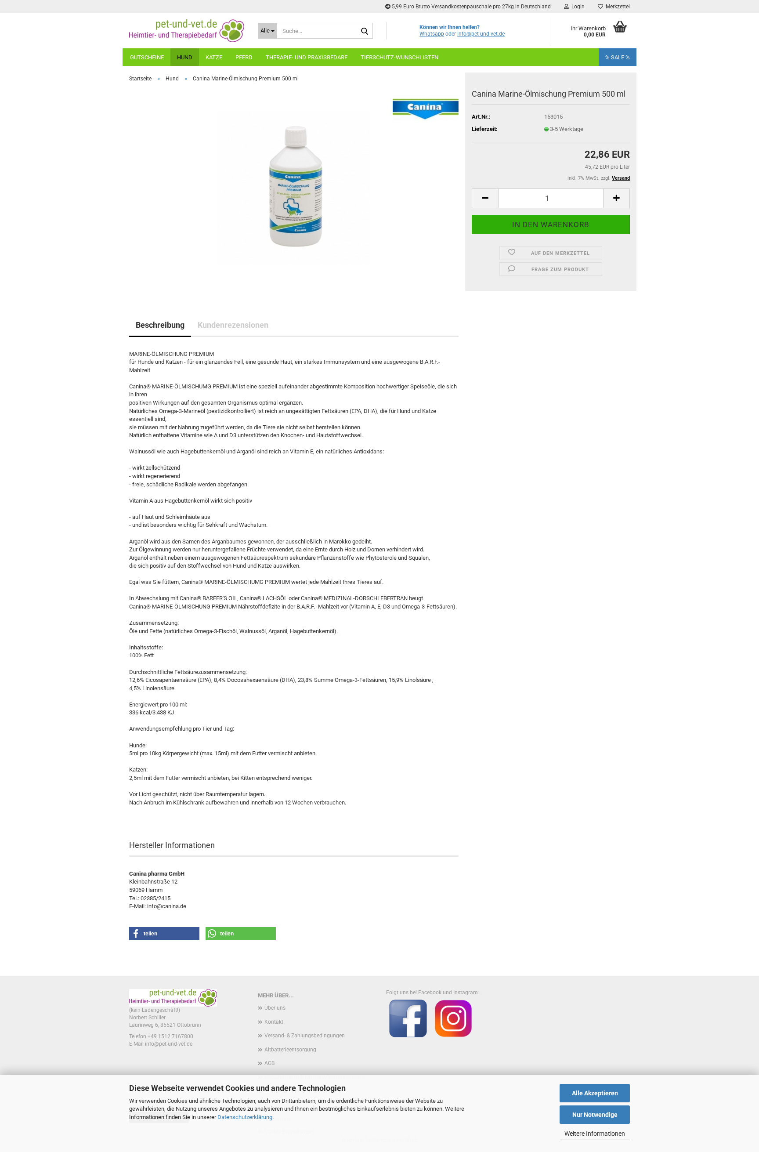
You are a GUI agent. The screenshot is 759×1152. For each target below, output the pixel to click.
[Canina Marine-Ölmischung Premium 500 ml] (294, 188)
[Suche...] (364, 31)
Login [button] (577, 7)
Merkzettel (616, 7)
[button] (485, 198)
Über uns (275, 1008)
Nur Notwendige (595, 1114)
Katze (214, 57)
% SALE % (617, 57)
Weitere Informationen (594, 1133)
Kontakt (273, 1022)
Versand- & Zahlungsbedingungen (304, 1035)
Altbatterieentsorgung (290, 1050)
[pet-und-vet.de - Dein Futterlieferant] (187, 30)
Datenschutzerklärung (244, 1117)
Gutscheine (147, 57)
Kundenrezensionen (233, 325)
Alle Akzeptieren (595, 1093)
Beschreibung (160, 325)
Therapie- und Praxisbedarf (306, 57)
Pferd (244, 57)
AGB (269, 1063)
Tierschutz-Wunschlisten (399, 57)
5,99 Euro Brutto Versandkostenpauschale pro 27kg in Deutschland (470, 7)
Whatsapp (431, 34)
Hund (184, 57)
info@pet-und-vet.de (481, 34)
